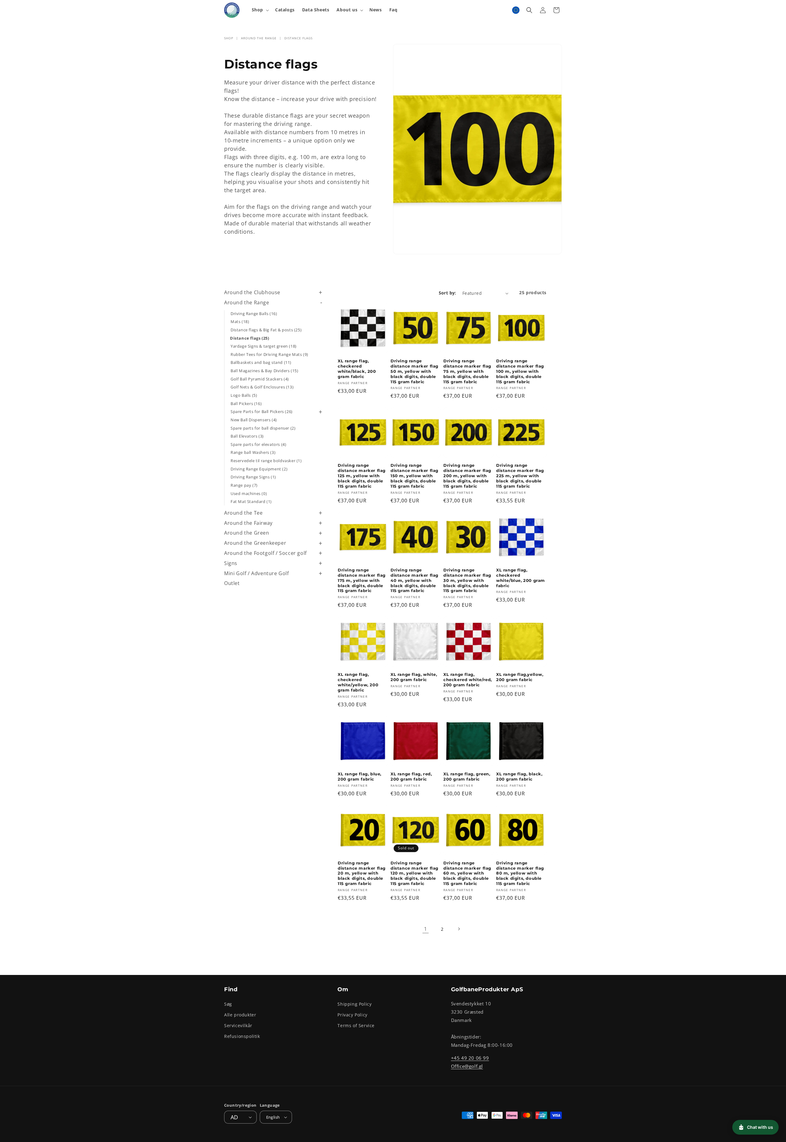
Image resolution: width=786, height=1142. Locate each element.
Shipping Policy (354, 1004)
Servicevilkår (238, 1025)
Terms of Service (356, 1025)
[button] (259, 9)
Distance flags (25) (249, 338)
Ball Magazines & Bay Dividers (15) (264, 370)
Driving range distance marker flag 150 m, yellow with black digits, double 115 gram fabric (414, 476)
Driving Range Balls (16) (254, 313)
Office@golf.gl (467, 1066)
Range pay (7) (244, 485)
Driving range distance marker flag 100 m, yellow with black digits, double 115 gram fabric (520, 371)
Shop (228, 38)
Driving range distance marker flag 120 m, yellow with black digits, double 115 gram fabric (414, 873)
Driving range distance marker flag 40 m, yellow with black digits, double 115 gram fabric (414, 580)
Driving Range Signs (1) (253, 477)
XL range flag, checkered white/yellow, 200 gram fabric (358, 682)
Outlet (232, 583)
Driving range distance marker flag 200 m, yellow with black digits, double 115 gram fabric (467, 476)
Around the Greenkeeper (255, 543)
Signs (230, 563)
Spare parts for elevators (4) (258, 444)
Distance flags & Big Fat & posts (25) (266, 330)
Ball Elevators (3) (247, 436)
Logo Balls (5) (244, 395)
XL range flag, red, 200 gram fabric (411, 776)
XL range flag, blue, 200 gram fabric (359, 776)
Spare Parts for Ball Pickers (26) (262, 411)
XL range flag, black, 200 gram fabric (519, 776)
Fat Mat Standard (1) (251, 501)
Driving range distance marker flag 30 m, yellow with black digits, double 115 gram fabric (467, 580)
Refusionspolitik (242, 1036)
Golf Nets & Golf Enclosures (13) (262, 387)
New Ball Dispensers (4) (254, 420)
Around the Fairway (248, 523)
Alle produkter (240, 1015)
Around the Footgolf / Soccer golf (265, 553)
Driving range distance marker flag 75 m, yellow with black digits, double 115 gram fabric (467, 371)
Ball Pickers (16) (246, 403)
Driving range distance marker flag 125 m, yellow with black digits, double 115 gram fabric (362, 476)
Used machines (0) (249, 493)
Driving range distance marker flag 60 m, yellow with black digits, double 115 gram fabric (467, 873)
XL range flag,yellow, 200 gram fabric (519, 677)
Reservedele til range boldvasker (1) (266, 460)
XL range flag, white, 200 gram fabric (414, 677)
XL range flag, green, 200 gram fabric (466, 776)
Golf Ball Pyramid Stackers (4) (260, 379)
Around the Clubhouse (252, 292)
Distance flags (298, 38)
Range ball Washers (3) (253, 452)
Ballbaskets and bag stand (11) (261, 362)
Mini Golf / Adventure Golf (256, 573)
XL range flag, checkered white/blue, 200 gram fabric (520, 577)
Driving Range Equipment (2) (259, 469)
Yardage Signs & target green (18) (264, 346)
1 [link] (425, 929)
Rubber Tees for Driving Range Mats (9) (269, 354)
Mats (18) (240, 321)
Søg (228, 1004)
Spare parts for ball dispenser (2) (263, 428)
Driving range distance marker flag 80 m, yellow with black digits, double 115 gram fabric (520, 873)
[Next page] (458, 929)
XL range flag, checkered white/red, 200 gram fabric (467, 679)
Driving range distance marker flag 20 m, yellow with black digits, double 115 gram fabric (362, 873)
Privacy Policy (352, 1015)
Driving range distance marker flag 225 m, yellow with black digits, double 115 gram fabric (520, 476)
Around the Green (246, 532)
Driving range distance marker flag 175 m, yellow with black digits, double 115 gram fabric (362, 580)
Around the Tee (243, 512)
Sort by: (447, 293)
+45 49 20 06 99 (470, 1058)
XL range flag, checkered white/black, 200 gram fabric (357, 368)
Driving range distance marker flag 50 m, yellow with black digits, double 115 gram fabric (414, 371)
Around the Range (259, 38)
